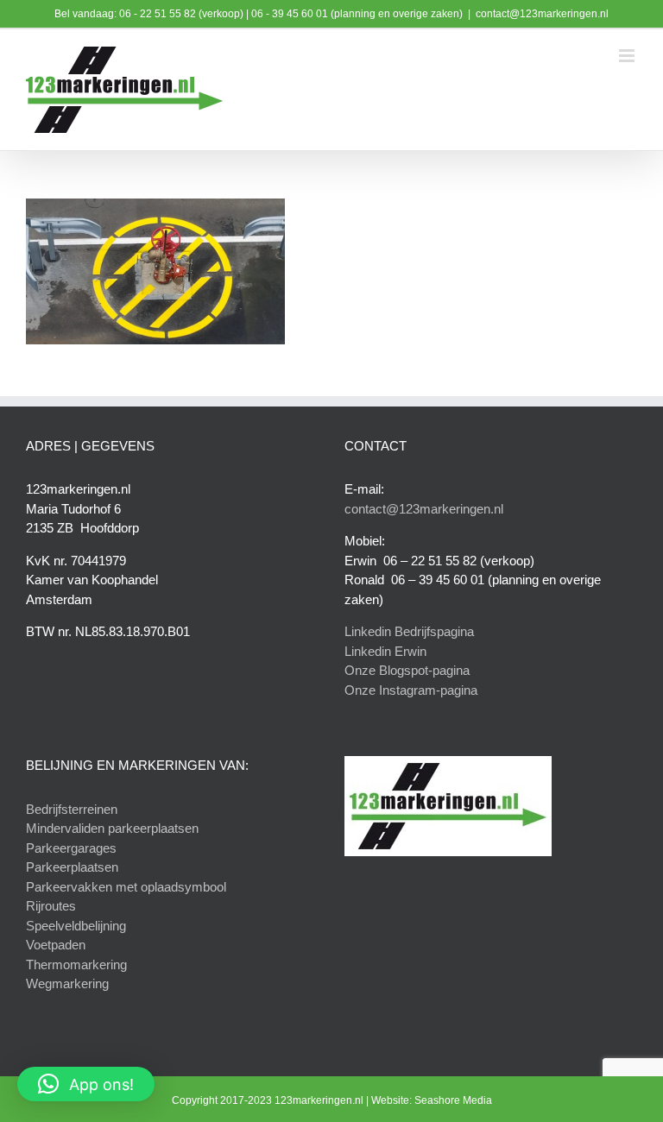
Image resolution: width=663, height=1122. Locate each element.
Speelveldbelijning (76, 925)
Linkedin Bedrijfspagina (409, 631)
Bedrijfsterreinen (71, 809)
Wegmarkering (67, 983)
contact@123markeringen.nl (542, 14)
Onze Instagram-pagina (410, 690)
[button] (86, 1084)
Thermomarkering (76, 964)
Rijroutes (51, 905)
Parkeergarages (71, 848)
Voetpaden (55, 944)
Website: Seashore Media (431, 1100)
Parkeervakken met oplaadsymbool (126, 886)
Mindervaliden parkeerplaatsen (112, 828)
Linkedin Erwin (385, 651)
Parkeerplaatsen (72, 867)
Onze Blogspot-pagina (407, 670)
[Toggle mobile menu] (628, 56)
